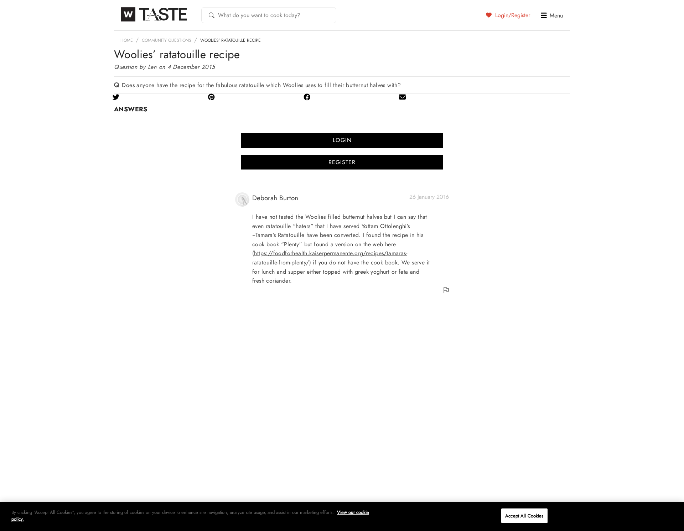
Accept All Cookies (524, 515)
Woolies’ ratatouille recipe (230, 40)
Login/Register (511, 15)
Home (126, 40)
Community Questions (166, 40)
